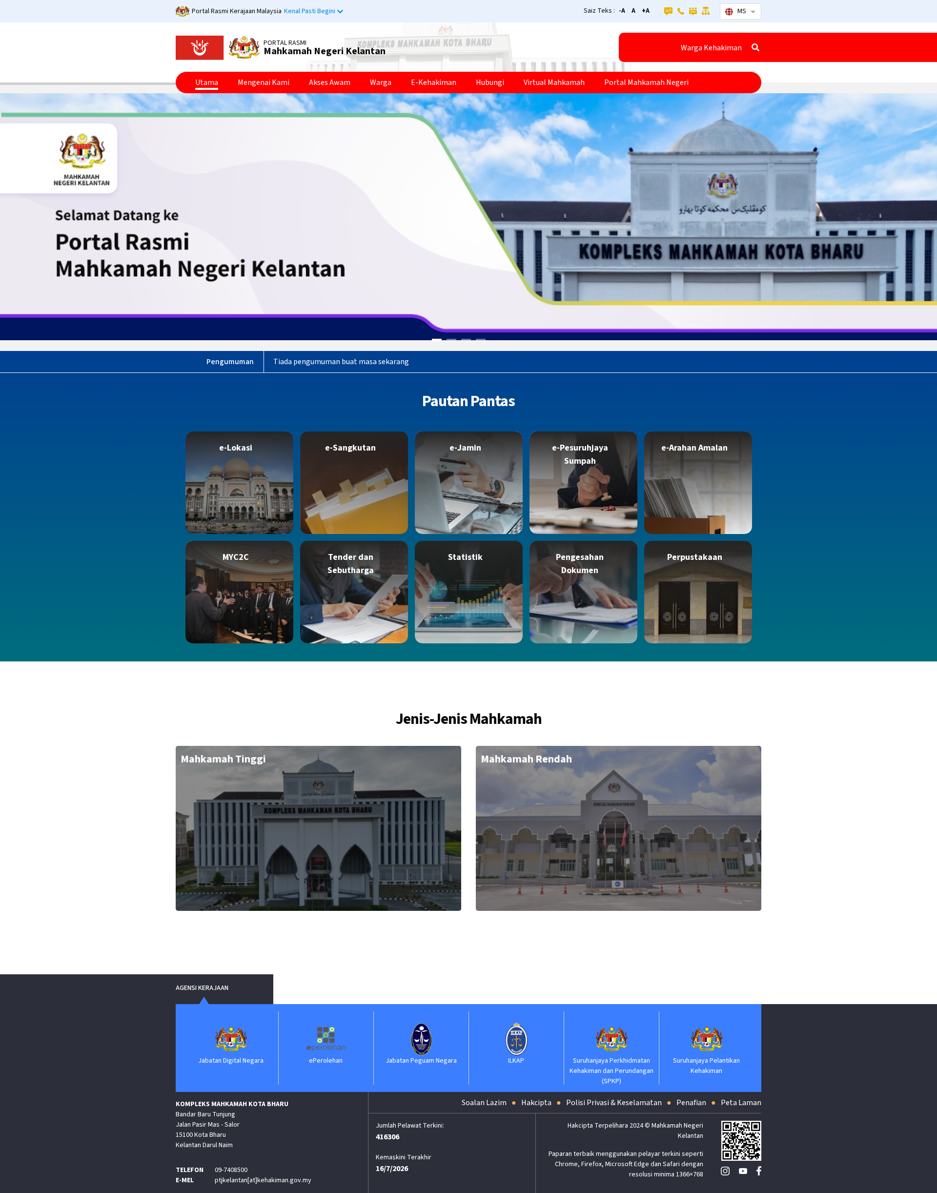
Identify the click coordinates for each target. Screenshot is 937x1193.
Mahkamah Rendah (526, 759)
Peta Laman (741, 1102)
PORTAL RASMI (285, 43)
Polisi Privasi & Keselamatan (614, 1102)
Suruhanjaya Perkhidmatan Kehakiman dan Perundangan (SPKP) (603, 1071)
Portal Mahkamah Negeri (646, 82)
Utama (206, 82)
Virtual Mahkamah (554, 82)
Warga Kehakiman (711, 47)
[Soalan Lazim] (668, 11)
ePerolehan (318, 1061)
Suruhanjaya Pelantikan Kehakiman (698, 1066)
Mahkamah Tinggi (223, 759)
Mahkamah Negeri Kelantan (325, 51)
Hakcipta (536, 1102)
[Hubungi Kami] (680, 11)
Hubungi (490, 82)
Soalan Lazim (484, 1102)
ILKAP (508, 1061)
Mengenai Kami (263, 82)
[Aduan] (693, 11)
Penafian (691, 1102)
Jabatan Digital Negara (222, 1061)
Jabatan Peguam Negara (412, 1061)
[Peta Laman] (706, 11)
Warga (380, 82)
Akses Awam (329, 82)
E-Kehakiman (433, 82)
